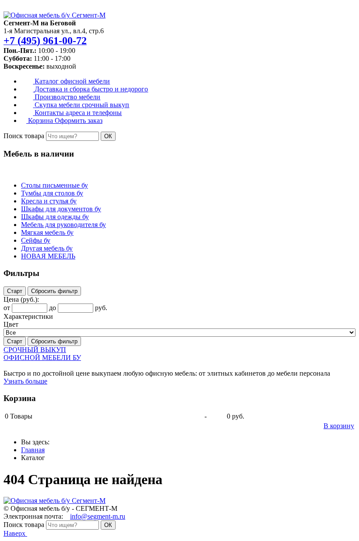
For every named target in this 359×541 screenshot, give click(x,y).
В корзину (339, 425)
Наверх (15, 533)
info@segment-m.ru (97, 516)
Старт (14, 291)
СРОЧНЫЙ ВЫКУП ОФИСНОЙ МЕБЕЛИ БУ (42, 353)
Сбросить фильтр (54, 291)
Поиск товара (24, 136)
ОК (108, 136)
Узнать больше (25, 381)
